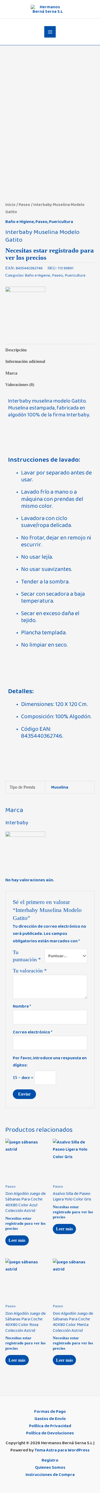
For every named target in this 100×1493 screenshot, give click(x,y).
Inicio (10, 205)
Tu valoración (30, 970)
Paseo (24, 205)
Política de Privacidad (50, 1425)
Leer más (17, 1240)
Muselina (59, 787)
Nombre (22, 1006)
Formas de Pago (50, 1411)
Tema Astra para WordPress (62, 1450)
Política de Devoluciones (50, 1433)
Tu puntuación (27, 955)
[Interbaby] (25, 307)
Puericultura (61, 221)
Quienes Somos (50, 1467)
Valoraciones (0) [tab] (19, 384)
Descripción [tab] (16, 349)
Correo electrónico (32, 1032)
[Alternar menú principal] (50, 32)
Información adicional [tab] (25, 361)
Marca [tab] (11, 373)
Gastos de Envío (50, 1418)
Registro (50, 1460)
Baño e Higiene (19, 221)
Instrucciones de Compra (50, 1474)
